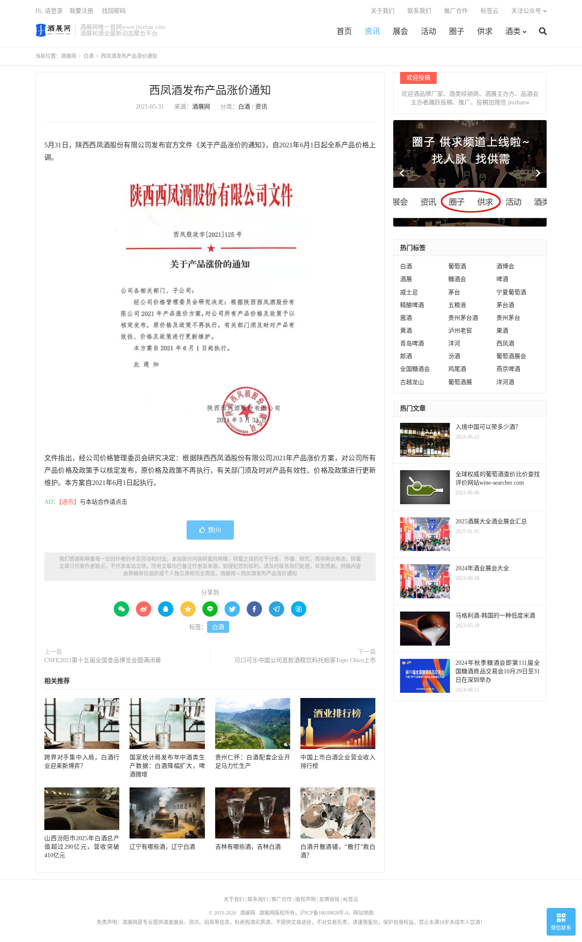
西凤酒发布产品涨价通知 (210, 90)
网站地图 (363, 913)
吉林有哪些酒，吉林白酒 (248, 847)
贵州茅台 (508, 318)
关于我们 (383, 11)
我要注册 (81, 11)
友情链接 (329, 899)
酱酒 (406, 318)
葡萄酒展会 (511, 356)
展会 (400, 31)
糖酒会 (457, 279)
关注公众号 (526, 11)
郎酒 (406, 356)
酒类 (513, 31)
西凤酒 (505, 343)
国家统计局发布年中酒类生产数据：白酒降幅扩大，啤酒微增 (167, 766)
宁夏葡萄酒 (511, 292)
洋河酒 (505, 382)
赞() (214, 530)
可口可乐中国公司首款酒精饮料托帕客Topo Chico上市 (305, 660)
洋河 (454, 343)
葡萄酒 (457, 266)
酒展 (406, 279)
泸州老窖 (460, 330)
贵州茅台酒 (463, 318)
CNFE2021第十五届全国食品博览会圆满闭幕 (102, 660)
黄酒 (406, 330)
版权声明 (305, 899)
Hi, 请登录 (49, 11)
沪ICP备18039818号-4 (324, 913)
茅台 (454, 292)
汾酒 (454, 356)
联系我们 (419, 11)
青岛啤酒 (412, 343)
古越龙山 (412, 382)
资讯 (372, 31)
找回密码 (114, 11)
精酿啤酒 (412, 305)
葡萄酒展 (460, 382)
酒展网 (53, 30)
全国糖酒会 (415, 369)
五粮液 (457, 305)
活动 (428, 31)
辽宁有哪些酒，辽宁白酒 (162, 847)
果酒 (502, 330)
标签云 (489, 11)
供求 (485, 31)
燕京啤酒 (508, 369)
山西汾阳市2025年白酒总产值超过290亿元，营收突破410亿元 (81, 847)
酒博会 (505, 266)
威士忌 (409, 292)
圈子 (456, 31)
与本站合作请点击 (103, 502)
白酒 (89, 56)
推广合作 (456, 11)
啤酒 (502, 279)
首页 (344, 31)
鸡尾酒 (457, 369)
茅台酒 (505, 305)
